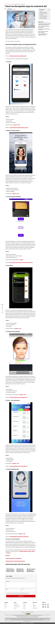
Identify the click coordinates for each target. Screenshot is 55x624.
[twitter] (2, 307)
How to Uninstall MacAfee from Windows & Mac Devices (43, 34)
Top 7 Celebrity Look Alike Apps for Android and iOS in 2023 (21, 262)
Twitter (29, 551)
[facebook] (2, 305)
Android (15, 124)
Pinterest (8, 552)
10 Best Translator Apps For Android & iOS (14, 558)
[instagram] (45, 604)
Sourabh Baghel (10, 8)
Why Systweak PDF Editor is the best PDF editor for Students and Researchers (44, 24)
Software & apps (9, 4)
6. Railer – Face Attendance (43, 17)
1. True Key (40, 11)
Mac (5, 605)
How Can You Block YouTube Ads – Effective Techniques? (43, 32)
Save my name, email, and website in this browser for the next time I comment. (18, 593)
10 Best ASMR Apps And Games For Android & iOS (19, 536)
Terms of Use (31, 612)
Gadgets (24, 605)
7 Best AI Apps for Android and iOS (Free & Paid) (19, 127)
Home (5, 4)
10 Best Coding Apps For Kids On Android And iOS (15, 561)
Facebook (21, 551)
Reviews (24, 608)
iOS (19, 124)
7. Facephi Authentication (42, 18)
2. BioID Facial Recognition (43, 12)
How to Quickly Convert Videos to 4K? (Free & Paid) (44, 29)
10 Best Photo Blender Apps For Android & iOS (18, 466)
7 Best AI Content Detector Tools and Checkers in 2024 (10, 570)
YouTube (32, 551)
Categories (34, 605)
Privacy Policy (27, 612)
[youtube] (43, 607)
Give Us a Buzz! (35, 608)
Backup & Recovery (16, 605)
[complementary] (2, 312)
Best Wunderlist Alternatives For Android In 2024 (20, 570)
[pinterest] (2, 309)
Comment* (7, 581)
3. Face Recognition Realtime (43, 13)
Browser (15, 608)
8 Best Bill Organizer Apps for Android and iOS (18, 397)
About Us (23, 612)
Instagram (26, 551)
